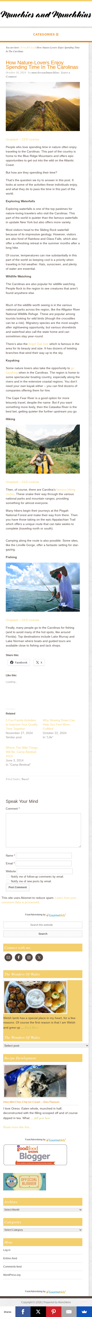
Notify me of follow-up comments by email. (37, 876)
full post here (42, 1118)
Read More (31, 1027)
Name (10, 855)
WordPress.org (12, 1274)
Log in (6, 1250)
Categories (44, 34)
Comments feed (12, 1266)
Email (10, 863)
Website (11, 871)
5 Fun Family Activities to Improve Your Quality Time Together (22, 724)
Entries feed (10, 1258)
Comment (13, 808)
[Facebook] (23, 1311)
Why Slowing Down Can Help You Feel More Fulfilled (59, 724)
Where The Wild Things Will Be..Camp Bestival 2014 (22, 752)
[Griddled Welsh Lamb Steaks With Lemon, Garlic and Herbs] (35, 1013)
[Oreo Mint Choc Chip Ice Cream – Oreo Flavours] (35, 1097)
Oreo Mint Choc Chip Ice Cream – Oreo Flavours (31, 1102)
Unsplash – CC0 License (22, 139)
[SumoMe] (84, 1311)
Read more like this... (17, 1127)
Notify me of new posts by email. (31, 881)
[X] (38, 1311)
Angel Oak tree (38, 344)
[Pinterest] (53, 1311)
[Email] (69, 1311)
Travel (25, 779)
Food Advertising (33, 914)
